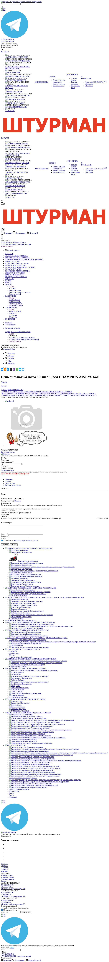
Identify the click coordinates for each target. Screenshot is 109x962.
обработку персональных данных (26, 540)
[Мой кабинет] (2, 49)
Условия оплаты (7, 875)
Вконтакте (11, 353)
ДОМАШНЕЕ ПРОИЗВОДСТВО (36, 395)
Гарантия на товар (7, 879)
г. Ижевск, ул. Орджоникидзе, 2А (13, 889)
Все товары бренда (8, 452)
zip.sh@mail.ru (6, 894)
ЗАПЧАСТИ (92, 395)
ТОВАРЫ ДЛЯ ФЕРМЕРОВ (63, 393)
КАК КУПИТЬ (14, 300)
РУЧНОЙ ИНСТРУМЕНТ (78, 395)
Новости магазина (10, 910)
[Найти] (2, 6)
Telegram (11, 356)
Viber (9, 361)
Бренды (3, 881)
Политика (4, 869)
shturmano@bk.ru (9, 349)
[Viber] (14, 369)
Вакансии (4, 866)
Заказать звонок (6, 246)
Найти (4, 952)
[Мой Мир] (8, 369)
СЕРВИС (12, 288)
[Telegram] (23, 369)
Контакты (4, 871)
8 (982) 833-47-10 (7, 885)
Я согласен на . (21, 540)
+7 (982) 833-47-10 (7, 39)
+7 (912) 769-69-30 (9, 42)
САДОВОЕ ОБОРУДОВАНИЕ (12, 392)
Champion (17, 501)
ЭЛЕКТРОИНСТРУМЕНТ (59, 395)
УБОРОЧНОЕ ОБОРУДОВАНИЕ (35, 392)
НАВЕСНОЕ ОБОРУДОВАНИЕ (41, 393)
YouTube (11, 358)
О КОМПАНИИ (15, 311)
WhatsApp (11, 363)
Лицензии (4, 868)
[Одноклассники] (5, 369)
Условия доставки (7, 470)
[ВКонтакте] (2, 369)
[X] (11, 369)
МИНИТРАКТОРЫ (22, 393)
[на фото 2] (9, 401)
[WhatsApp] (17, 369)
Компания (4, 864)
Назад (11, 286)
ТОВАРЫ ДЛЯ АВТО (16, 395)
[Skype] (20, 369)
